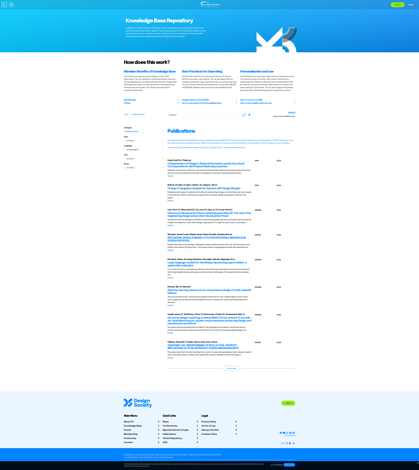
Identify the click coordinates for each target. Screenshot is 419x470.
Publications (169, 434)
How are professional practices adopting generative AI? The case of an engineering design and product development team (209, 214)
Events (127, 430)
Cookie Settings (277, 465)
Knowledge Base (133, 426)
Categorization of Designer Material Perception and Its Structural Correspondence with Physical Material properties (205, 165)
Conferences (170, 426)
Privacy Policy (208, 422)
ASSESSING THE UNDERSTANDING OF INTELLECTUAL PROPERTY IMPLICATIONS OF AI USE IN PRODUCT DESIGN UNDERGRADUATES (203, 347)
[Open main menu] (4, 4)
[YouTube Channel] (283, 433)
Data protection (210, 430)
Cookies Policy (209, 434)
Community (130, 438)
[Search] (11, 4)
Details (170, 176)
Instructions (138, 114)
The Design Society (151, 457)
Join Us (397, 4)
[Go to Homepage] (209, 4)
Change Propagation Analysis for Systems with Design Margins (203, 188)
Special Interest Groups (176, 430)
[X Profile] (293, 433)
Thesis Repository (172, 438)
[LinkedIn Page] (280, 433)
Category (128, 127)
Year (126, 155)
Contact (128, 442)
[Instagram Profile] (287, 433)
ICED (165, 442)
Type (126, 136)
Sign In (411, 4)
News (166, 422)
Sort (126, 114)
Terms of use (208, 426)
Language (128, 145)
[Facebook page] (290, 433)
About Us (129, 422)
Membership (131, 434)
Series (126, 164)
